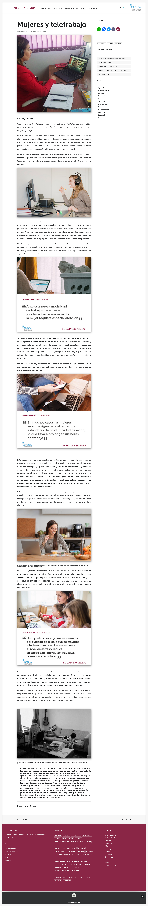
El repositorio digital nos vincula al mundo (112, 70)
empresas (81, 851)
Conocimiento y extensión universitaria (111, 58)
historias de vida (87, 854)
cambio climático (67, 838)
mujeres (64, 864)
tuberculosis (72, 877)
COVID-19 (77, 845)
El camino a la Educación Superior (109, 66)
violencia (58, 880)
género (110, 43)
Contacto (93, 8)
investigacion (64, 858)
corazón (69, 845)
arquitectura (76, 835)
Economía (101, 96)
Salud (100, 99)
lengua (57, 864)
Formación (102, 107)
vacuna (88, 877)
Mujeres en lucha (103, 74)
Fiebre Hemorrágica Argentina (64, 854)
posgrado (76, 867)
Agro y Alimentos (104, 88)
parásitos (58, 867)
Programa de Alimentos (62, 871)
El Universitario (22, 8)
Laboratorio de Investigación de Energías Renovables (71, 861)
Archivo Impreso (71, 8)
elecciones (72, 851)
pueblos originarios (61, 874)
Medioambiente (103, 90)
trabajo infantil (60, 877)
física (77, 854)
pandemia (118, 43)
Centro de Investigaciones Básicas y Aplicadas (69, 842)
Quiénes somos (45, 8)
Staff (83, 8)
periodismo (67, 867)
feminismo (89, 851)
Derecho (101, 93)
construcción (59, 845)
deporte (57, 848)
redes (71, 874)
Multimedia (10, 854)
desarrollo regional (69, 848)
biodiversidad (87, 835)
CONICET (88, 842)
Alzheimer (58, 835)
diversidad (81, 848)
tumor (81, 877)
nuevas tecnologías (76, 864)
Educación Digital (60, 851)
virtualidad (67, 880)
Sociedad (101, 115)
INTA (56, 858)
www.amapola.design (74, 902)
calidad (57, 838)
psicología (75, 871)
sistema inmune (80, 874)
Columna (42, 31)
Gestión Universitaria (105, 118)
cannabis (78, 838)
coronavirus (101, 43)
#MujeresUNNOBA (104, 62)
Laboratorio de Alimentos (79, 858)
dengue (85, 845)
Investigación (103, 104)
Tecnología (102, 101)
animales (66, 835)
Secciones (58, 8)
